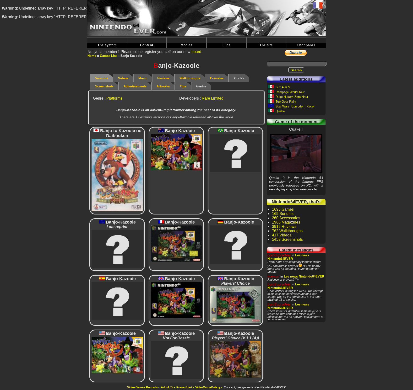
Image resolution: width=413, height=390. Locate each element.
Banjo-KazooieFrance (176, 243)
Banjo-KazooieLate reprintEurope (117, 248)
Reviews (163, 78)
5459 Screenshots (287, 239)
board (196, 52)
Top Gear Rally (286, 101)
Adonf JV (167, 387)
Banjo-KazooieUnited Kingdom (176, 300)
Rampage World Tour (290, 92)
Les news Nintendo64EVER (288, 257)
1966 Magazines (286, 222)
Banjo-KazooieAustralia (176, 151)
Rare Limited (212, 98)
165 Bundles (282, 214)
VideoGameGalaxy (208, 387)
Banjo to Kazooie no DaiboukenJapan (117, 174)
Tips (183, 86)
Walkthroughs (189, 78)
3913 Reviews (284, 226)
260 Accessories (286, 218)
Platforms (114, 98)
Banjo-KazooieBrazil (235, 152)
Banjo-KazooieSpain (117, 300)
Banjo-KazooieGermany (235, 244)
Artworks (163, 86)
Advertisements (135, 86)
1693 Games (283, 209)
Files (226, 45)
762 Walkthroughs (287, 231)
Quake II (296, 153)
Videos (123, 78)
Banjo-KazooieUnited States (117, 354)
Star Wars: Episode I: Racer (295, 106)
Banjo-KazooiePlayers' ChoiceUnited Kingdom (235, 304)
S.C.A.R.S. (283, 87)
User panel (306, 45)
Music (142, 78)
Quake (280, 111)
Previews (216, 78)
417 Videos (281, 235)
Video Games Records (142, 387)
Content (146, 45)
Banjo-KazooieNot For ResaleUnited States (176, 360)
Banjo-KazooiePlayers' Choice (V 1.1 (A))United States (235, 359)
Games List (108, 56)
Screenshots (104, 86)
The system (107, 45)
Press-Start (184, 387)
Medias (186, 45)
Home (91, 56)
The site (266, 45)
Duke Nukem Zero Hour (292, 97)
